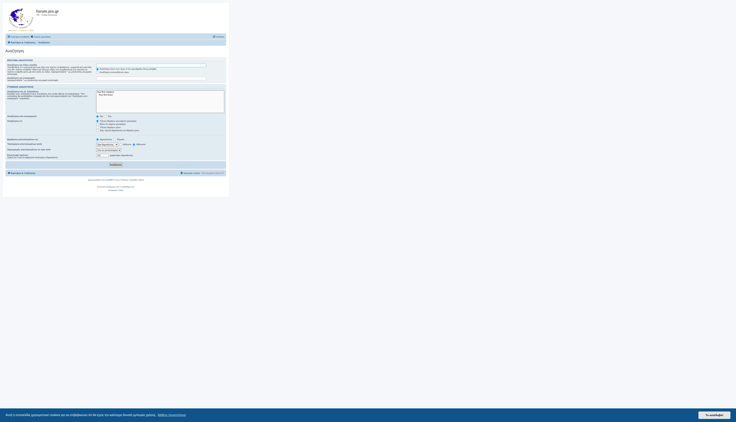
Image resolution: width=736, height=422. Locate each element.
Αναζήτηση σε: (15, 121)
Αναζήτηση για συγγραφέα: (21, 78)
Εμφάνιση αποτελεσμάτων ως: (23, 139)
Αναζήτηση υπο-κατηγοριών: (22, 116)
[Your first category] (160, 92)
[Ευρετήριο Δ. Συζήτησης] (21, 19)
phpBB (109, 180)
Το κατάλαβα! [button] (714, 415)
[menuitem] (40, 36)
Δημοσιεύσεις (105, 139)
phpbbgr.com (128, 187)
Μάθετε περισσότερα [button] (172, 415)
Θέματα (120, 139)
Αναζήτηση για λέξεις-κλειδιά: (22, 65)
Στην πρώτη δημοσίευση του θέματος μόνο (119, 130)
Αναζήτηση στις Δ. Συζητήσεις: (23, 91)
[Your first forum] (160, 95)
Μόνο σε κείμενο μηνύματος (112, 124)
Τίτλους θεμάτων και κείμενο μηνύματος (117, 121)
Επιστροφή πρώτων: (18, 155)
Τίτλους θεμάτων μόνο (110, 127)
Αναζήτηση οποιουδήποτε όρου (114, 72)
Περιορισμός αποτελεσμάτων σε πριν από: (29, 149)
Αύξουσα (126, 144)
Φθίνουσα (140, 144)
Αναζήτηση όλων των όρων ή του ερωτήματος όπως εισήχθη (127, 69)
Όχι (109, 116)
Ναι (101, 116)
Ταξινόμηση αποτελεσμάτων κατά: (24, 144)
